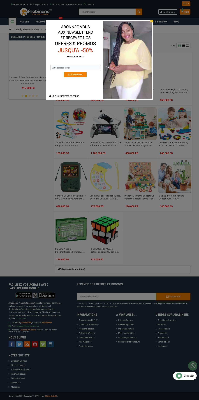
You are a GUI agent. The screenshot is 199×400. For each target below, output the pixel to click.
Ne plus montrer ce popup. (65, 96)
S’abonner (76, 74)
